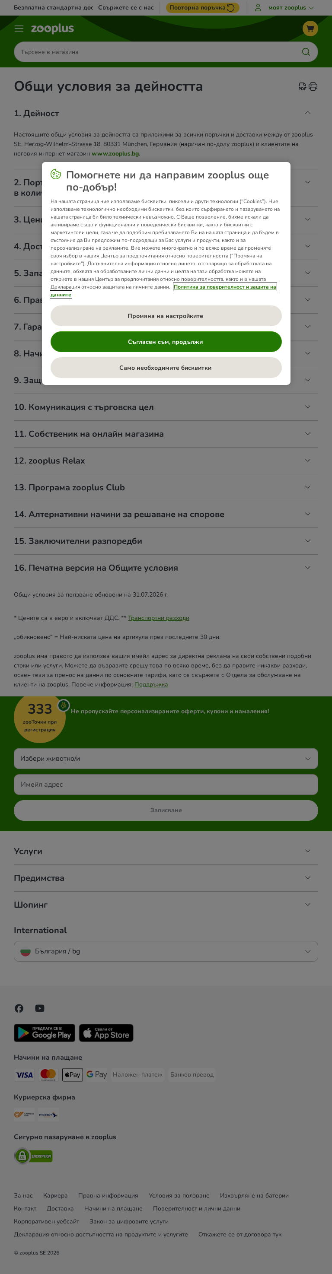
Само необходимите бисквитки (166, 367)
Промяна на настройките (166, 315)
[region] (166, 273)
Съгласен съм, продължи (166, 341)
